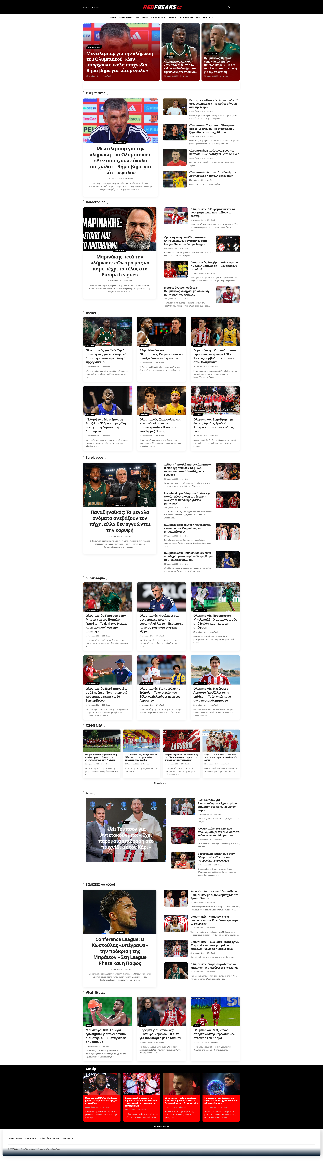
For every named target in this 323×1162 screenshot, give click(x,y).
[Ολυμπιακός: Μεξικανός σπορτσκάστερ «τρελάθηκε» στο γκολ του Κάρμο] (215, 1011)
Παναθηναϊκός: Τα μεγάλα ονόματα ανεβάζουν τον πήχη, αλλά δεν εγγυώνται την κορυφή (119, 521)
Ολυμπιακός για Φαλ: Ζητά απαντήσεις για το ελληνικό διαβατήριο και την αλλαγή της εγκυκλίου (180, 67)
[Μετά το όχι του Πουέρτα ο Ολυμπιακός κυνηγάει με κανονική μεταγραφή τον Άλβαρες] (228, 294)
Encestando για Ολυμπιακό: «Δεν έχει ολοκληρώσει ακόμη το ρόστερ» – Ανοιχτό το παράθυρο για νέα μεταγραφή (187, 498)
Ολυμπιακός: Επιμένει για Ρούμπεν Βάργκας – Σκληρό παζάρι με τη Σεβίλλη (214, 152)
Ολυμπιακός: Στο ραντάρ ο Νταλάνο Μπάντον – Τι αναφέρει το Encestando (214, 965)
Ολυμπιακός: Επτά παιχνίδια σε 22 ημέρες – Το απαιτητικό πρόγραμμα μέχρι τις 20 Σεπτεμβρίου (106, 694)
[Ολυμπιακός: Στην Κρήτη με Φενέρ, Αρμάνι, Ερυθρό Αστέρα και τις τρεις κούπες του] (215, 400)
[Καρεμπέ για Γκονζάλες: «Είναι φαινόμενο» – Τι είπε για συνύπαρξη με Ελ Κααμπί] (161, 1011)
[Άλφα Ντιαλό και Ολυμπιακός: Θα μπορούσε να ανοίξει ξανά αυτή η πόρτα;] (161, 331)
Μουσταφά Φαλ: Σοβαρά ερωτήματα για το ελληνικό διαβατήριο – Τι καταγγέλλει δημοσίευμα (106, 1036)
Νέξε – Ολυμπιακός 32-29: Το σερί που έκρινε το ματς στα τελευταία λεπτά (220, 757)
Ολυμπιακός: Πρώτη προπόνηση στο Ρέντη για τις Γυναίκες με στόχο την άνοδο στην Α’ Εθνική (101, 757)
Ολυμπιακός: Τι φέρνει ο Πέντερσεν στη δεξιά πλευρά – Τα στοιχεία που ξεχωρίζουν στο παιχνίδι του (212, 129)
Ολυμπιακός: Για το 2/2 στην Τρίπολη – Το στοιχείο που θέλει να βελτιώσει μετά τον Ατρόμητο (160, 694)
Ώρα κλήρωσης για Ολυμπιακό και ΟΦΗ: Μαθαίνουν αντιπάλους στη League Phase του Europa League (186, 240)
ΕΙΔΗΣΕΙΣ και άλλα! (100, 884)
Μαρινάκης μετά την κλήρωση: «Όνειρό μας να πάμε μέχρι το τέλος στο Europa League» (120, 265)
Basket (91, 312)
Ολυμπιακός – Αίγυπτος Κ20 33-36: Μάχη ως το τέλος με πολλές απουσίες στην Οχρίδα (141, 757)
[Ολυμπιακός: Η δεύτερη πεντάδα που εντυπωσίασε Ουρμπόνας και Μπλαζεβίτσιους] (228, 531)
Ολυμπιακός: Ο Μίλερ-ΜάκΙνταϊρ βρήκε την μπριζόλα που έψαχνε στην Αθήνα (101, 1101)
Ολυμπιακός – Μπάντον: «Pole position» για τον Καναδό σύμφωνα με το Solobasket (214, 920)
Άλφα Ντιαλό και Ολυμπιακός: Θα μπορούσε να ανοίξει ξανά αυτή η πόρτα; (161, 354)
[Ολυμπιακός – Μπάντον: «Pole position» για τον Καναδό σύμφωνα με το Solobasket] (176, 923)
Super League (211, 53)
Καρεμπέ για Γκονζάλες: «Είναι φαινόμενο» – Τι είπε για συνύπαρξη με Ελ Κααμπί (160, 1034)
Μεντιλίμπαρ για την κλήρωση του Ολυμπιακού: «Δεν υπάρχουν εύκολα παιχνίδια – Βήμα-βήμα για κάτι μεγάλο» (119, 62)
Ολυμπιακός (94, 47)
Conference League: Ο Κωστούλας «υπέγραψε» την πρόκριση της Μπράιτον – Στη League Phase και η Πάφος (120, 951)
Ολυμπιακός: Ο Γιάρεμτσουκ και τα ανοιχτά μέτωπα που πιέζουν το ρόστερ (213, 212)
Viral (89, 1025)
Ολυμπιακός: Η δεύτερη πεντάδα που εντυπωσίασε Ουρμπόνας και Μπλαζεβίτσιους (187, 528)
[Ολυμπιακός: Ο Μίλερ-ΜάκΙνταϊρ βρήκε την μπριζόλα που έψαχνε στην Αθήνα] (101, 1084)
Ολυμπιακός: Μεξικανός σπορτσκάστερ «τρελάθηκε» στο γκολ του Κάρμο (214, 1034)
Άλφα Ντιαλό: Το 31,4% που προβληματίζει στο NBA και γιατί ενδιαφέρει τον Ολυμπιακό (219, 832)
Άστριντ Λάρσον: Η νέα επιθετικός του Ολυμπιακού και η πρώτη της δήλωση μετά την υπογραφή (181, 757)
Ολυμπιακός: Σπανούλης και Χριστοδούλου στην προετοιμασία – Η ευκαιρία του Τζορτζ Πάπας (160, 425)
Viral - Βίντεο (95, 992)
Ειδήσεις (119, 933)
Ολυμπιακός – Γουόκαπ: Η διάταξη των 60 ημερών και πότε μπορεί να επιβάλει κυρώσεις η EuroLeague (215, 945)
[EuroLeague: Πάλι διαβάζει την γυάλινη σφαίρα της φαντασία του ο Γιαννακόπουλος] (221, 1084)
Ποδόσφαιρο (95, 202)
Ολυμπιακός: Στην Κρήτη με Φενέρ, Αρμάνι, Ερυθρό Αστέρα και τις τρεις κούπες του (213, 425)
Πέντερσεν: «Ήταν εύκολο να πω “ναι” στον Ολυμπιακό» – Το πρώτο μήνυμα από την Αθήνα (213, 103)
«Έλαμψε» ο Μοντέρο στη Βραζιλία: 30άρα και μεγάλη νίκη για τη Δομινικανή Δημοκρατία (106, 425)
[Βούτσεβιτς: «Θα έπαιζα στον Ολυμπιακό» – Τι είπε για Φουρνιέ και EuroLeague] (183, 860)
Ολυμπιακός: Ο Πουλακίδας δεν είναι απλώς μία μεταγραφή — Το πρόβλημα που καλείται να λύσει (188, 556)
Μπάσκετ (169, 57)
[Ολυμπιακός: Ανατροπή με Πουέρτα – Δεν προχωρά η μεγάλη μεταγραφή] (175, 179)
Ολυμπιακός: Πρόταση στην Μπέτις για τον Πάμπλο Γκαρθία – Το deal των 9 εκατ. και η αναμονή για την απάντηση (220, 65)
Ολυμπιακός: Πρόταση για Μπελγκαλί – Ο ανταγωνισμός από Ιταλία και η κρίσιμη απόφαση (215, 621)
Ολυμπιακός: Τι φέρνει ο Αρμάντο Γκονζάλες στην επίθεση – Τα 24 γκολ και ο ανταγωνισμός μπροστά (212, 694)
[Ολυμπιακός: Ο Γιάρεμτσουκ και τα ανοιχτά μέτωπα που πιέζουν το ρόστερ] (176, 215)
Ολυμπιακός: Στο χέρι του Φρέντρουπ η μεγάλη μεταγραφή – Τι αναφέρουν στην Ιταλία (214, 266)
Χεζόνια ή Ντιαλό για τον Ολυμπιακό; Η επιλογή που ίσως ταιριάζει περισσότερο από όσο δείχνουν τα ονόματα (187, 470)
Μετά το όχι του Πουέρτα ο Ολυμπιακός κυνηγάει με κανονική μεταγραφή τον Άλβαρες (186, 291)
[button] (229, 6)
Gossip (91, 1068)
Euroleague (94, 457)
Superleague (95, 578)
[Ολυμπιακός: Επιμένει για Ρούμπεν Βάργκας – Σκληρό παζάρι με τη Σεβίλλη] (175, 157)
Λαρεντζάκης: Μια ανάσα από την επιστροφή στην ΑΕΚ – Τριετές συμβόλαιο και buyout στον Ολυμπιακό (215, 356)
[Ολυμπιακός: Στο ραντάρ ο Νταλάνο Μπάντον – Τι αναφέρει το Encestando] (176, 970)
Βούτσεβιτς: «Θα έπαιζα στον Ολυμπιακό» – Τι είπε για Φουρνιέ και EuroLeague (216, 857)
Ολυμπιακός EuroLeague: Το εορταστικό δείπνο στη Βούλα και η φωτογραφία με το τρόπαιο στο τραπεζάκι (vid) (141, 1102)
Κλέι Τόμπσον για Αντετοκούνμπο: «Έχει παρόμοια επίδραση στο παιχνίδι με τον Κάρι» (218, 805)
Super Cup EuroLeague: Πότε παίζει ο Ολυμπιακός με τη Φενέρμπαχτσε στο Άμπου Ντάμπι (214, 895)
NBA (89, 792)
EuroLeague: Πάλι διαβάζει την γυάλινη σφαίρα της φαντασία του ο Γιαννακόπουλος (220, 1101)
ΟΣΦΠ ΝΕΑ (94, 725)
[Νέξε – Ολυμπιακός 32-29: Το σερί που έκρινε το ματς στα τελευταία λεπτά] (221, 741)
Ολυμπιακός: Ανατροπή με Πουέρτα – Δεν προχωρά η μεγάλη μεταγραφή (212, 174)
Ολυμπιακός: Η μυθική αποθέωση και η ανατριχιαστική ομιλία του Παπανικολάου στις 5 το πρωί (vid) (181, 1101)
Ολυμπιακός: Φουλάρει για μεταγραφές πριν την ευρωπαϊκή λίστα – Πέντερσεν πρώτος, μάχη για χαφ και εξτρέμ (161, 623)
